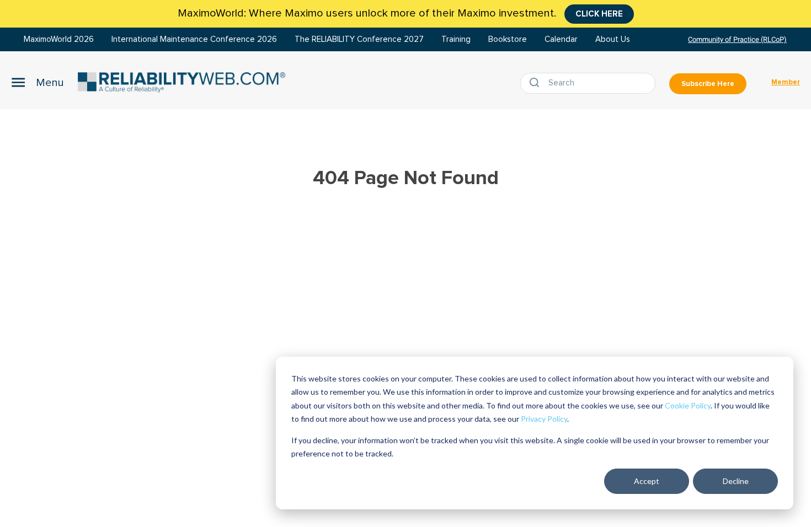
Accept (646, 481)
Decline (736, 481)
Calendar (561, 39)
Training (456, 39)
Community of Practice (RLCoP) (737, 39)
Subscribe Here (707, 83)
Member (785, 82)
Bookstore (507, 39)
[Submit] (537, 83)
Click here (599, 14)
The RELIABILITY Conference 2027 (359, 39)
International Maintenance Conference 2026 (194, 39)
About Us (612, 39)
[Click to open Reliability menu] (37, 82)
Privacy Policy (544, 418)
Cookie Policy (688, 405)
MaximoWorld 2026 (59, 39)
